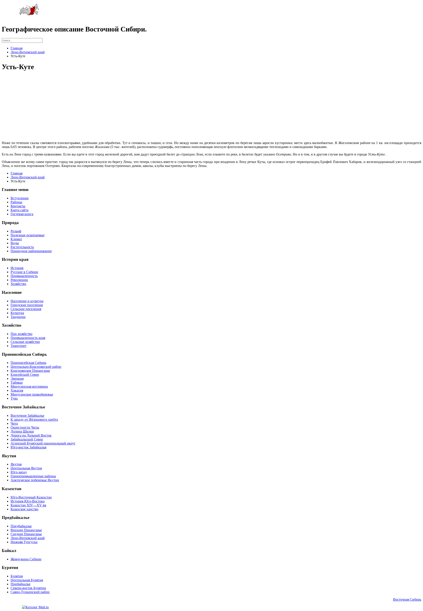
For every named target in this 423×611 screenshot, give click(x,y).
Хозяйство (18, 284)
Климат (16, 239)
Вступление (20, 198)
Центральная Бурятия (27, 580)
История (17, 268)
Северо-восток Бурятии (28, 588)
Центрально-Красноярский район (36, 366)
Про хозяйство (21, 334)
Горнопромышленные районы (33, 476)
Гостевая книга (22, 214)
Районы (16, 202)
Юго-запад (19, 472)
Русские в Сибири (24, 272)
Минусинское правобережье (32, 394)
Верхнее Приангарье (26, 530)
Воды (15, 243)
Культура (17, 313)
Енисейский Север (25, 374)
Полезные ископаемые (28, 235)
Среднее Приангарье (26, 534)
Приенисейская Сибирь (28, 363)
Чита (14, 423)
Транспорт (18, 346)
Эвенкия (17, 378)
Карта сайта (19, 210)
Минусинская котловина (29, 386)
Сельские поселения (26, 309)
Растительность (22, 247)
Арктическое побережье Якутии (35, 480)
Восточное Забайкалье (27, 415)
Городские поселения (27, 305)
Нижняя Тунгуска (24, 542)
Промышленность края (28, 338)
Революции (19, 280)
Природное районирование (31, 251)
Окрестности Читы (25, 427)
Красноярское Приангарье (30, 370)
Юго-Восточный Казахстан (31, 497)
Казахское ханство (24, 509)
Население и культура (27, 301)
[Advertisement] (134, 106)
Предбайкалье (21, 526)
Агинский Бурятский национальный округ (43, 443)
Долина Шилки (22, 431)
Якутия (16, 464)
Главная (16, 48)
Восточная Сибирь (407, 599)
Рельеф (16, 231)
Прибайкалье (20, 584)
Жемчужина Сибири (26, 559)
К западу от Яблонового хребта (34, 419)
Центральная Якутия (26, 468)
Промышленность (24, 276)
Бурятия (17, 576)
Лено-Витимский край (28, 52)
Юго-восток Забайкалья (28, 447)
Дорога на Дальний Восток (31, 435)
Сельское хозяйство (25, 342)
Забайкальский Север (27, 439)
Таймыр (17, 382)
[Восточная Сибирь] (29, 14)
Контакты (18, 206)
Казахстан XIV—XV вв (28, 505)
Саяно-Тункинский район (30, 592)
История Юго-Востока (28, 501)
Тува (14, 398)
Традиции (18, 317)
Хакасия (17, 390)
